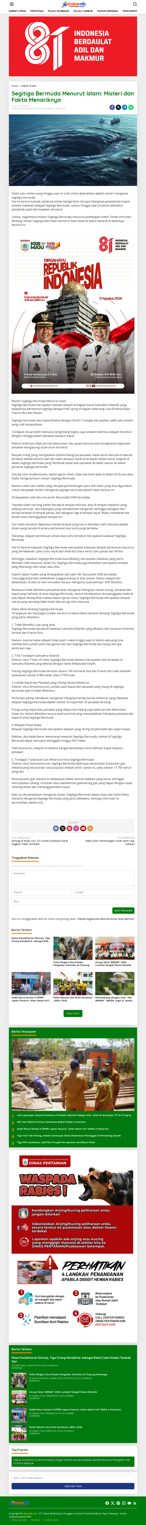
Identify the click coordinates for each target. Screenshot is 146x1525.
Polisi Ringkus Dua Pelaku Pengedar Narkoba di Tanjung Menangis (71, 964)
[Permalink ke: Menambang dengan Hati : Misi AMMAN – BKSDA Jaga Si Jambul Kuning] (114, 983)
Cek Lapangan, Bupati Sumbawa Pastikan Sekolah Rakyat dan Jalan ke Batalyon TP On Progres (74, 1115)
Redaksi (35, 1519)
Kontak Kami (51, 1519)
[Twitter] (63, 828)
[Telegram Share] (124, 107)
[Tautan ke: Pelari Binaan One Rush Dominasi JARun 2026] (19, 1432)
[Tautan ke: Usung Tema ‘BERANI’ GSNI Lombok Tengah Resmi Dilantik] (19, 1397)
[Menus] (12, 4)
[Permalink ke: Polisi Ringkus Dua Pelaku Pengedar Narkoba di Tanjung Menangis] (73, 948)
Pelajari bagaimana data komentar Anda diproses (105, 919)
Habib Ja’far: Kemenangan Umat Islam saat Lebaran (109, 841)
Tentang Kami (19, 1519)
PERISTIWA (31, 108)
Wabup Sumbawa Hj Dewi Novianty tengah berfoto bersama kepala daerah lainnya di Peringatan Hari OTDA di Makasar (71, 1461)
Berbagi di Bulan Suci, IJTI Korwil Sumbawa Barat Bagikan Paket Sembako (40, 841)
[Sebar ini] (112, 107)
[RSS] (90, 828)
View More (73, 1013)
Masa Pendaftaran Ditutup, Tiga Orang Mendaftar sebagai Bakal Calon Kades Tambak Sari (31, 940)
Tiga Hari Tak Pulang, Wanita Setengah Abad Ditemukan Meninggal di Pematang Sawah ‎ (69, 1135)
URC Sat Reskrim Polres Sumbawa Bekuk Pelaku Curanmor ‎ (52, 1121)
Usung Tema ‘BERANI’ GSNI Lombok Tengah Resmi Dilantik (113, 964)
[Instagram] (76, 828)
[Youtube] (83, 828)
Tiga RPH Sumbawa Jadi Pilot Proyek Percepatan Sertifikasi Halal (56, 1142)
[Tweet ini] (118, 107)
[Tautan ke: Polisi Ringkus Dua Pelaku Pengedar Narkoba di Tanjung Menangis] (19, 1380)
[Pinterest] (69, 828)
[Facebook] (56, 828)
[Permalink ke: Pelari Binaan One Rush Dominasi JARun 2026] (73, 983)
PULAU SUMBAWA (45, 108)
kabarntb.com (30, 1513)
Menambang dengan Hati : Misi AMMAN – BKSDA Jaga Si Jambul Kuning (114, 999)
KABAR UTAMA (18, 108)
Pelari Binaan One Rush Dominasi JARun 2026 (72, 999)
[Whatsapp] (131, 107)
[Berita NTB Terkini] (74, 4)
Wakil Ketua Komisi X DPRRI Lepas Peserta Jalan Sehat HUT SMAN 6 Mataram (30, 999)
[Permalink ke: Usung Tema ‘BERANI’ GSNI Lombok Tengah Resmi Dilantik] (114, 948)
